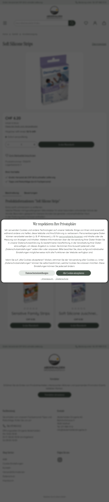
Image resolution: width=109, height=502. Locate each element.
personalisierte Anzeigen (71, 236)
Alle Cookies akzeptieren (73, 273)
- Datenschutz (61, 278)
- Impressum (47, 278)
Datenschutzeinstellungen (37, 273)
